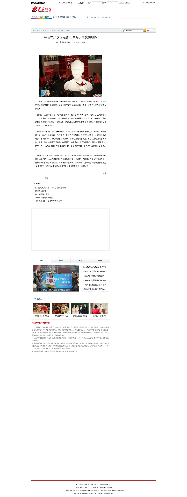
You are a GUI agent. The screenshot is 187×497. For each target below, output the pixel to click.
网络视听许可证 (108, 493)
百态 (100, 260)
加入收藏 (145, 3)
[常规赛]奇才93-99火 (61, 316)
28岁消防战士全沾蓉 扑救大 (95, 285)
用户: (89, 3)
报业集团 (86, 484)
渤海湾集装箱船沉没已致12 (95, 289)
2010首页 (50, 30)
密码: (105, 3)
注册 (127, 3)
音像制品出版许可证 (117, 490)
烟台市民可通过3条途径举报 (95, 271)
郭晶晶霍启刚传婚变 (80, 316)
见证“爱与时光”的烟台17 (94, 276)
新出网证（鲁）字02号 (94, 493)
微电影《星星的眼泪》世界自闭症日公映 (56, 290)
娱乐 (67, 30)
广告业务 (101, 484)
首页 (42, 30)
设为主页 (152, 3)
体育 (80, 260)
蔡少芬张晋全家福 (42, 194)
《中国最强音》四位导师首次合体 (48, 201)
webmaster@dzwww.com (88, 490)
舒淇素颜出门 (40, 191)
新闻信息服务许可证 (103, 490)
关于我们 (79, 484)
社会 (41, 260)
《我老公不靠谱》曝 (99, 316)
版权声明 (93, 484)
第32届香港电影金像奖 (44, 198)
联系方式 (108, 484)
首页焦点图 (59, 30)
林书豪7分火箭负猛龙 (42, 316)
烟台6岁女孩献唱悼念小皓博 (95, 280)
